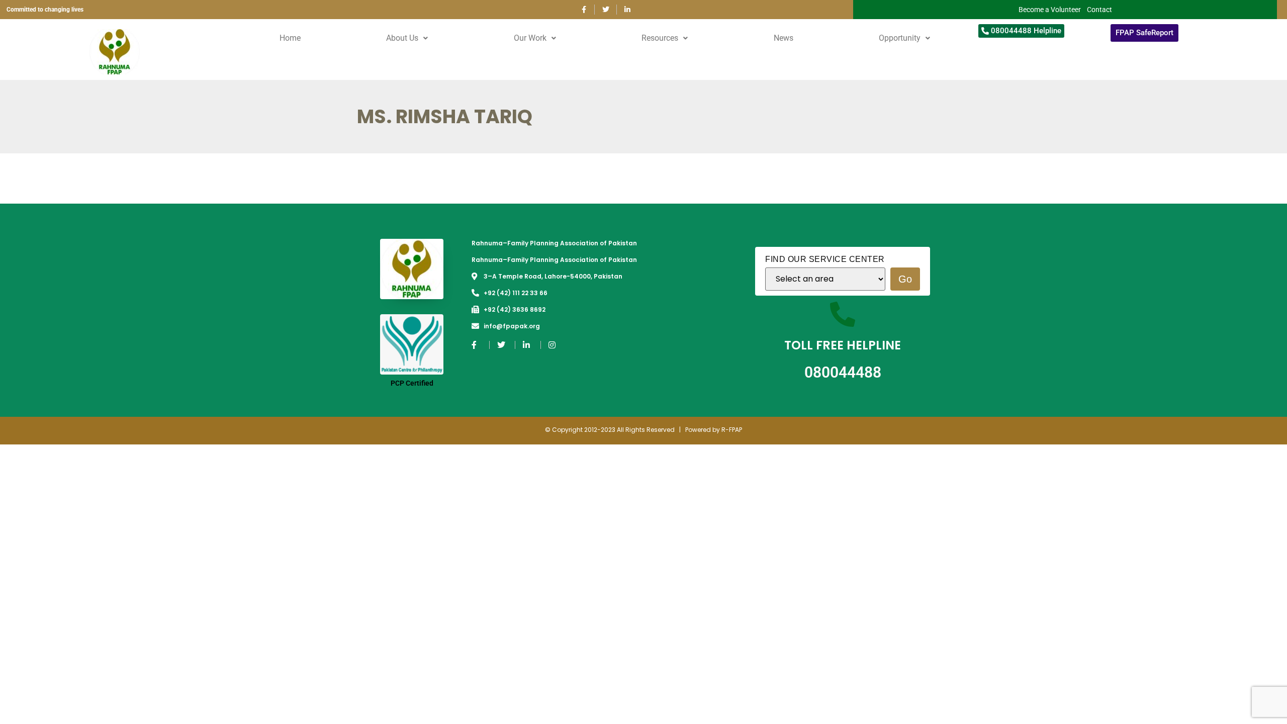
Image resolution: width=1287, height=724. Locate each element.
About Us (402, 38)
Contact (1099, 9)
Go (905, 279)
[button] (407, 38)
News (783, 38)
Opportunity (900, 38)
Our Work (530, 38)
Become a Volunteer (1050, 9)
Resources (659, 38)
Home (290, 38)
